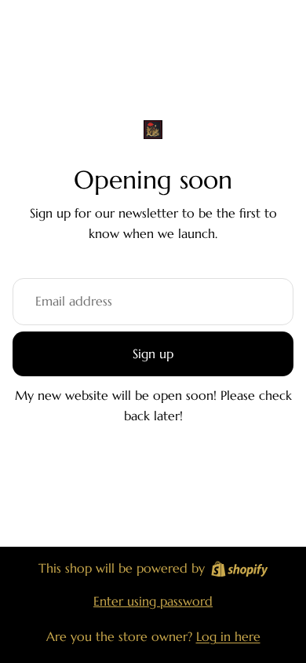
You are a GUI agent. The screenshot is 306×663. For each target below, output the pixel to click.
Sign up (153, 353)
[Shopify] (239, 569)
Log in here (228, 636)
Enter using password (153, 601)
